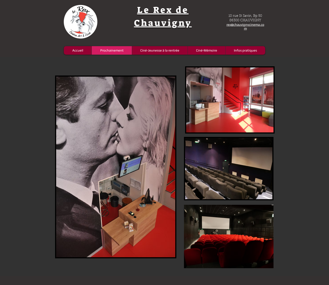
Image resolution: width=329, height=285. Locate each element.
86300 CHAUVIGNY (245, 20)
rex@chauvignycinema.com (245, 26)
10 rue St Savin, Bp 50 (245, 16)
